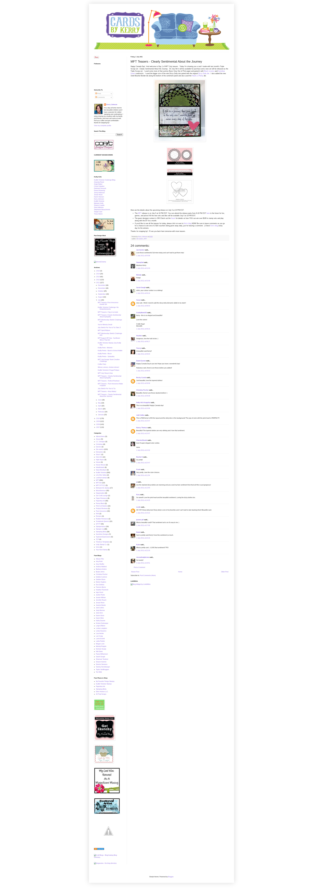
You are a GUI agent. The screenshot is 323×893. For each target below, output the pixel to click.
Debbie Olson (100, 579)
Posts (99, 93)
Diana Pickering (99, 190)
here (208, 213)
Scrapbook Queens (102, 521)
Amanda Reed (99, 182)
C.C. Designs (100, 442)
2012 (98, 280)
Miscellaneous (101, 490)
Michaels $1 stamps (103, 488)
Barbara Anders (101, 569)
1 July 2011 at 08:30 (143, 354)
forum (173, 218)
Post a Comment (139, 567)
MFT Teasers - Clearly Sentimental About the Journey (109, 395)
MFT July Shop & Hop (105, 373)
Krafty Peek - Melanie (105, 348)
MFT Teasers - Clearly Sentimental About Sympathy (109, 377)
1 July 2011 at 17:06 (143, 525)
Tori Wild (99, 672)
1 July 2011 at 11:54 (143, 475)
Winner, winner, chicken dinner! (108, 367)
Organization (100, 493)
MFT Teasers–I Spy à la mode (108, 312)
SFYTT (98, 524)
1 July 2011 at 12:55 (143, 488)
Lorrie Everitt (100, 639)
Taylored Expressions (103, 537)
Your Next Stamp (101, 550)
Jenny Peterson (99, 193)
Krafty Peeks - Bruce (105, 354)
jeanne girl (140, 520)
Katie (138, 545)
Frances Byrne (101, 587)
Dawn (138, 532)
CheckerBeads (141, 440)
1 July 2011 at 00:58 (143, 256)
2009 (98, 421)
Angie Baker (98, 184)
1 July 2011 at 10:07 (143, 421)
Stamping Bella (101, 532)
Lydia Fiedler (100, 641)
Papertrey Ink (100, 501)
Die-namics (139, 238)
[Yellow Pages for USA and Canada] (99, 849)
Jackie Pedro (100, 595)
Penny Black (100, 503)
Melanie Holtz (98, 203)
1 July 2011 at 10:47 (143, 463)
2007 (98, 427)
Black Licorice (209, 71)
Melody (138, 275)
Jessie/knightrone (142, 557)
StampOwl (140, 262)
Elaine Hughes (101, 582)
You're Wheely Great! (105, 324)
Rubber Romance (102, 519)
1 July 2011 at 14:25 (143, 500)
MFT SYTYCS (100, 485)
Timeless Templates (103, 542)
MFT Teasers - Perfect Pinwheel (108, 381)
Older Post (224, 572)
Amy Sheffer (100, 564)
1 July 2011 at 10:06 (143, 408)
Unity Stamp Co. (101, 544)
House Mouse (100, 465)
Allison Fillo (100, 559)
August (100, 297)
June (100, 400)
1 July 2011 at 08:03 (143, 306)
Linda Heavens (101, 631)
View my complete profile (102, 125)
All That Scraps (101, 694)
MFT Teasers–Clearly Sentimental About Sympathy (109, 316)
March (100, 409)
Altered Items (100, 436)
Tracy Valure (98, 214)
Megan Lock (100, 644)
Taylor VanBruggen (102, 669)
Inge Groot (99, 592)
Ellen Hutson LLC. (102, 691)
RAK (97, 514)
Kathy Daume (100, 620)
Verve (98, 547)
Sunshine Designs (102, 534)
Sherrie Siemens (101, 664)
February (101, 412)
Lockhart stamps (101, 478)
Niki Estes (99, 651)
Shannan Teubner (102, 659)
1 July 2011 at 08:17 (143, 341)
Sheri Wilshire (99, 207)
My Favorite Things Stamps (105, 681)
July (99, 300)
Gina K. (98, 454)
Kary (138, 494)
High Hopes (100, 460)
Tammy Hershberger (103, 667)
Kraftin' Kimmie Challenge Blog (104, 180)
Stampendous (100, 526)
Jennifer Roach (101, 600)
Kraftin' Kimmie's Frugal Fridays (108, 370)
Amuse (98, 439)
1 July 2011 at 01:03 (143, 268)
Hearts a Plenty (197, 76)
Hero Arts (99, 457)
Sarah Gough (141, 287)
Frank (138, 469)
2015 (98, 271)
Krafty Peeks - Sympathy (106, 356)
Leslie (138, 507)
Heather (139, 336)
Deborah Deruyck (100, 188)
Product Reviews (101, 508)
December (102, 285)
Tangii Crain (98, 212)
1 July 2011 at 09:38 (143, 396)
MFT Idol (99, 483)
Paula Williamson (102, 654)
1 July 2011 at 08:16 (143, 329)
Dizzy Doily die (203, 73)
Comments (101, 97)
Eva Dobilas (100, 585)
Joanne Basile (101, 605)
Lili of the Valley (101, 475)
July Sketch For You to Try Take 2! (109, 327)
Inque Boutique (101, 470)
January (101, 415)
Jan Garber (140, 250)
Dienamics (99, 452)
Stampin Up (100, 529)
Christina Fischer (142, 390)
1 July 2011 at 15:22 (143, 513)
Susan (138, 300)
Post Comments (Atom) (148, 575)
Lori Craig (99, 636)
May (99, 403)
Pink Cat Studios (101, 506)
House (98, 462)
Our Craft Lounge (102, 496)
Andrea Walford (101, 567)
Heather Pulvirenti (102, 590)
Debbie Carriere (101, 577)
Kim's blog (187, 223)
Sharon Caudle (99, 205)
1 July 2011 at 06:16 (143, 293)
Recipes (99, 516)
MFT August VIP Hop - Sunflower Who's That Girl (109, 339)
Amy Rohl (99, 561)
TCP (97, 539)
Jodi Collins (140, 415)
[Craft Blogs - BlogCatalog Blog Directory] (108, 857)
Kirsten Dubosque (102, 623)
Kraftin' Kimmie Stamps (104, 684)
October (101, 291)
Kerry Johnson (111, 104)
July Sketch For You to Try (106, 388)
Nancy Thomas (141, 428)
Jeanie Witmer (101, 597)
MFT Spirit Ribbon (104, 330)
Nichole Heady (101, 649)
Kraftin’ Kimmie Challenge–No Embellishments (108, 308)
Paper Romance (101, 498)
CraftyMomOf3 (141, 313)
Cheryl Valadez (99, 186)
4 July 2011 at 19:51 (143, 563)
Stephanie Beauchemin (102, 209)
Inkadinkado (100, 467)
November (102, 288)
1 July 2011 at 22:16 (143, 538)
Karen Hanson (99, 197)
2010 (98, 418)
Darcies (98, 447)
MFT (140, 213)
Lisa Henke (100, 633)
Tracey (138, 348)
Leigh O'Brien (100, 626)
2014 (98, 274)
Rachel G (139, 457)
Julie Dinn (99, 613)
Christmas (99, 444)
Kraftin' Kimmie (99, 201)
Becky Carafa (141, 377)
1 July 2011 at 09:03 (143, 371)
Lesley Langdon (101, 628)
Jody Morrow (100, 610)
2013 (98, 277)
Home (180, 572)
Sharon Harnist (101, 662)
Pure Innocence (101, 511)
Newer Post (135, 572)
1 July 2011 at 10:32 (143, 450)
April (100, 406)
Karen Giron (100, 615)
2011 (98, 283)
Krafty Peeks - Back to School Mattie (110, 350)
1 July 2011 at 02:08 (143, 281)
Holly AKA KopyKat (143, 402)
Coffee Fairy (102, 364)
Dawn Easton (141, 361)
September (102, 294)
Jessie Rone (98, 195)
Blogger (170, 877)
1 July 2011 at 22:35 (143, 550)
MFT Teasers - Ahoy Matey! (107, 391)
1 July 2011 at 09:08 (143, 383)
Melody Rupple (101, 646)
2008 (98, 424)
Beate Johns (100, 572)
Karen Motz (100, 618)
